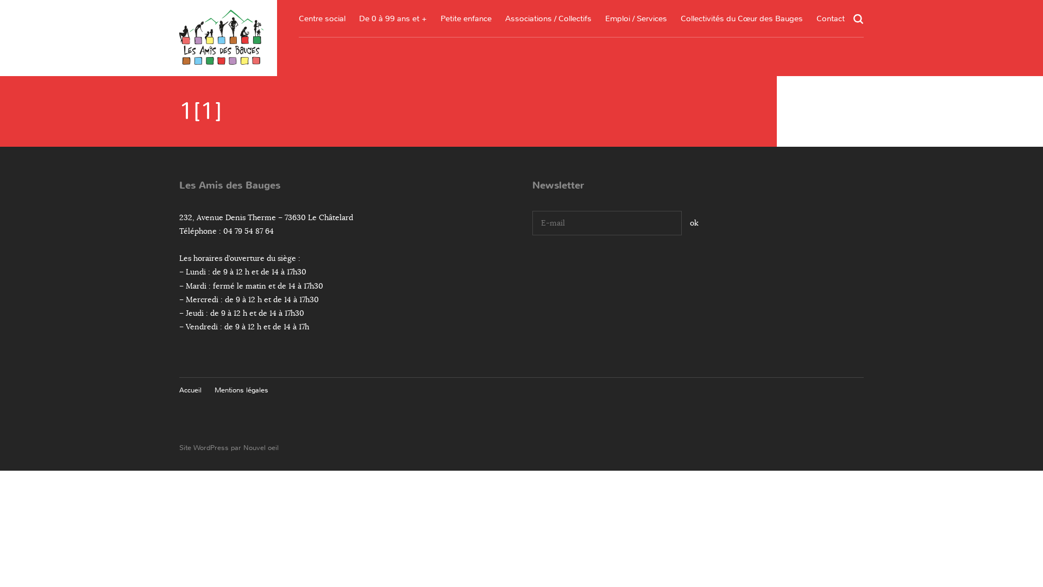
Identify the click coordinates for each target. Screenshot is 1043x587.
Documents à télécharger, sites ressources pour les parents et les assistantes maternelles (466, 95)
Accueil (190, 390)
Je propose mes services (636, 128)
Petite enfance (466, 18)
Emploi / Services (636, 18)
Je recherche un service (636, 107)
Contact (830, 18)
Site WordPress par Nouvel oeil (229, 447)
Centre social (322, 18)
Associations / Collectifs (548, 18)
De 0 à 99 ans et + (393, 18)
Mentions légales (241, 390)
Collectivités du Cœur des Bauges (742, 18)
